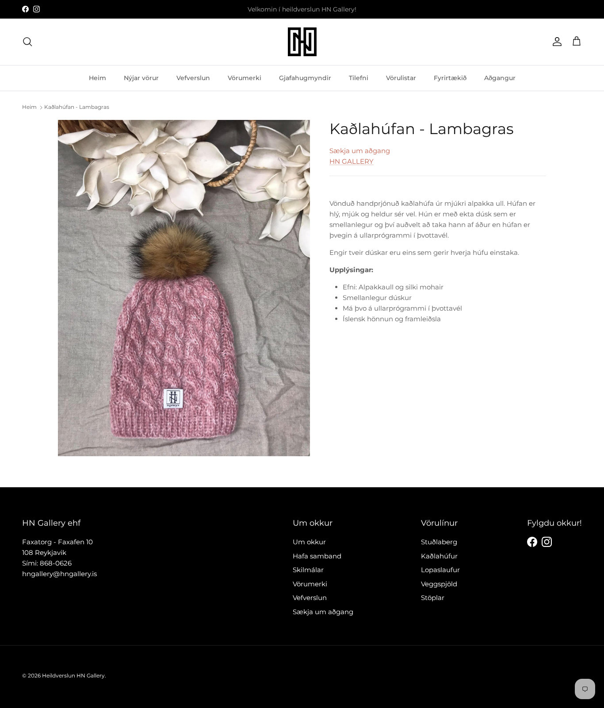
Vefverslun (193, 77)
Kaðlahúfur (439, 556)
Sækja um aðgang (359, 150)
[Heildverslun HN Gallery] (302, 41)
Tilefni (358, 77)
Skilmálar (308, 570)
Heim (97, 77)
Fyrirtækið (450, 77)
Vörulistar (401, 77)
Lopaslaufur (440, 570)
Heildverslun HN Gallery (73, 675)
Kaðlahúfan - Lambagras (76, 107)
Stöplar (432, 597)
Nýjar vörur (141, 77)
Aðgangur (500, 77)
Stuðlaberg (439, 542)
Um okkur (309, 542)
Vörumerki (244, 77)
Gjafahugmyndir (305, 77)
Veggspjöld (439, 584)
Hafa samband (317, 556)
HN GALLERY (351, 161)
